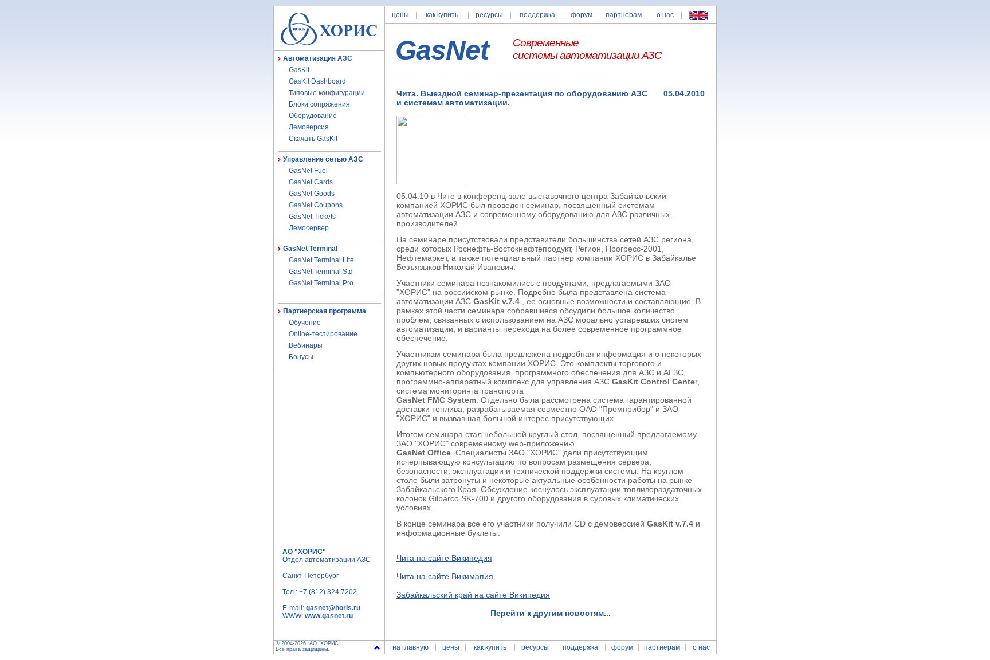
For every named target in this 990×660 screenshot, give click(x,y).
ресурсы (489, 15)
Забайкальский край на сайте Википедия (473, 594)
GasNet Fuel (308, 171)
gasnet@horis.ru (333, 608)
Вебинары (306, 345)
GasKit (299, 70)
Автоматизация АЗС (317, 58)
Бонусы (301, 357)
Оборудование (313, 116)
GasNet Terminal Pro (321, 283)
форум (581, 15)
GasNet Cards (311, 182)
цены (400, 15)
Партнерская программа (324, 311)
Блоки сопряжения (319, 104)
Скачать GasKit (313, 139)
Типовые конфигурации (327, 93)
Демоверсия (309, 127)
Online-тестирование (323, 334)
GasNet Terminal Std (321, 272)
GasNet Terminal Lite (321, 260)
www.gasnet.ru (329, 616)
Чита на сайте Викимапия (444, 576)
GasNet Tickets (312, 217)
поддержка (537, 15)
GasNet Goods (312, 194)
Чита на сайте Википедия (444, 558)
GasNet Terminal (310, 249)
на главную (410, 647)
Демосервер (309, 228)
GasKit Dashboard (317, 81)
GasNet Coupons (316, 205)
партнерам (624, 15)
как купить (442, 15)
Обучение (305, 323)
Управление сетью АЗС (323, 159)
